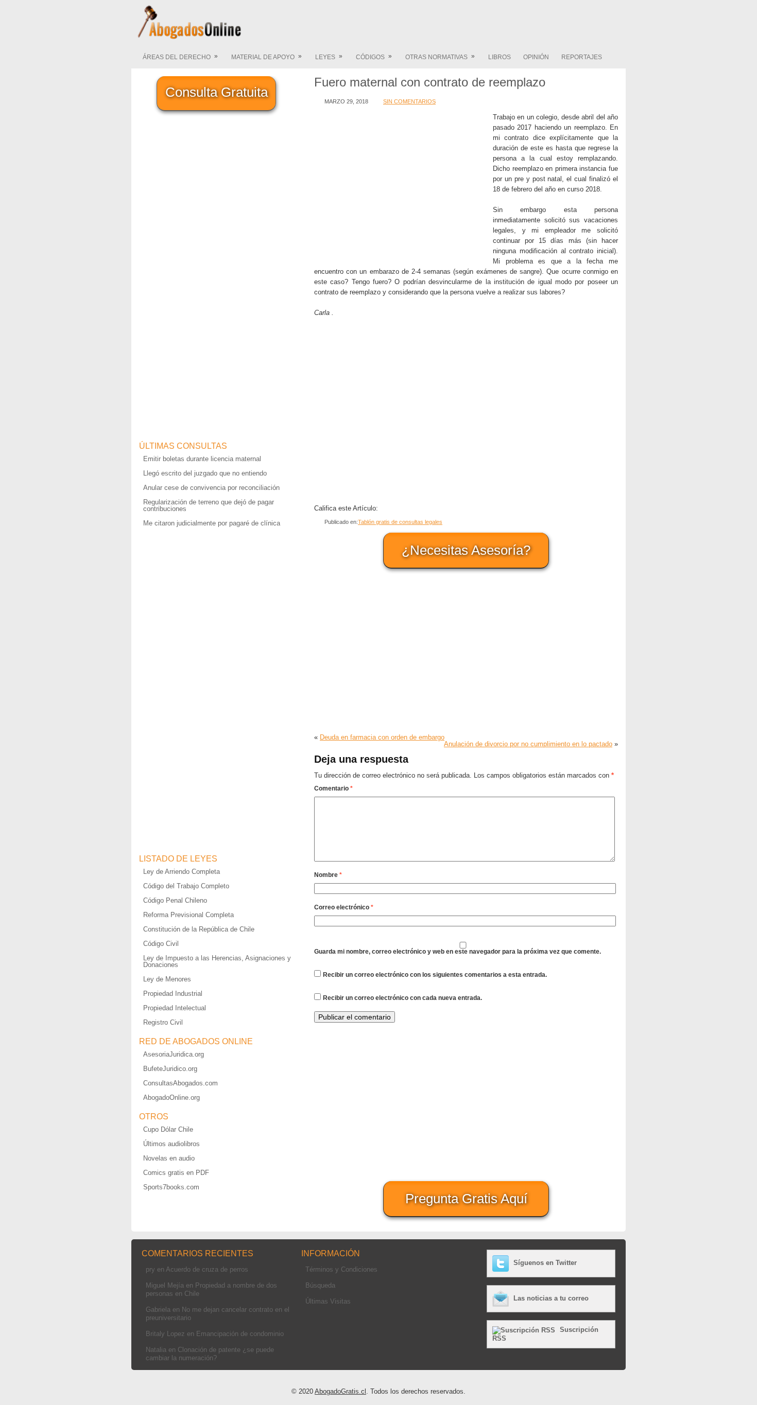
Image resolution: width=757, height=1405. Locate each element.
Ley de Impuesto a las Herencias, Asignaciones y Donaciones (217, 961)
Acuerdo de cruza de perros (207, 1269)
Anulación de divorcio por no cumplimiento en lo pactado (528, 744)
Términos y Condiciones (341, 1269)
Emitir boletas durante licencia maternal (202, 459)
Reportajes (581, 57)
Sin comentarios (409, 101)
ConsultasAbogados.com (180, 1083)
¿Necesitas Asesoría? (466, 550)
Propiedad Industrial (172, 993)
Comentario (333, 788)
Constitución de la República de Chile (198, 929)
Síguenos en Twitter (545, 1263)
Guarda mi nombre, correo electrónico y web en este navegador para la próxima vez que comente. (457, 951)
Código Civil (161, 943)
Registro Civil (163, 1022)
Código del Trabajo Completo (186, 886)
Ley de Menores (167, 979)
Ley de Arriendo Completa (181, 871)
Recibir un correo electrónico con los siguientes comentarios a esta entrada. (435, 974)
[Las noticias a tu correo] (501, 1298)
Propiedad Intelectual (174, 1008)
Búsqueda (320, 1285)
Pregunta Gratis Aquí (466, 1198)
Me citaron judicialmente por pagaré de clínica (211, 523)
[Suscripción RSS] (525, 1329)
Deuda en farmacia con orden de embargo (382, 737)
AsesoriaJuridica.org (173, 1054)
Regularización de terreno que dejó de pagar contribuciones (208, 505)
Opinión (536, 57)
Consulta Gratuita (216, 92)
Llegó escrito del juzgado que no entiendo (205, 473)
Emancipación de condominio (240, 1334)
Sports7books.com (171, 1187)
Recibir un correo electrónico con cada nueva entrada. (402, 998)
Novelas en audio (169, 1158)
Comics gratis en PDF (176, 1172)
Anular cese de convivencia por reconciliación (211, 487)
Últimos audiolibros (171, 1144)
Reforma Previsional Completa (188, 915)
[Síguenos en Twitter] (501, 1263)
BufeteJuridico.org (170, 1069)
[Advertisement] (401, 184)
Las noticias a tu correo (551, 1298)
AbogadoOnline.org (171, 1097)
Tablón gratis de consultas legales (400, 522)
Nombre (328, 875)
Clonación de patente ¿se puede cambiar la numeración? (210, 1354)
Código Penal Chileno (175, 900)
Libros (499, 57)
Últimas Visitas (328, 1301)
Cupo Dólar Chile (168, 1129)
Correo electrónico (343, 907)
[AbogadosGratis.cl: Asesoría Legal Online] (186, 37)
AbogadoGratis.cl (340, 1391)
